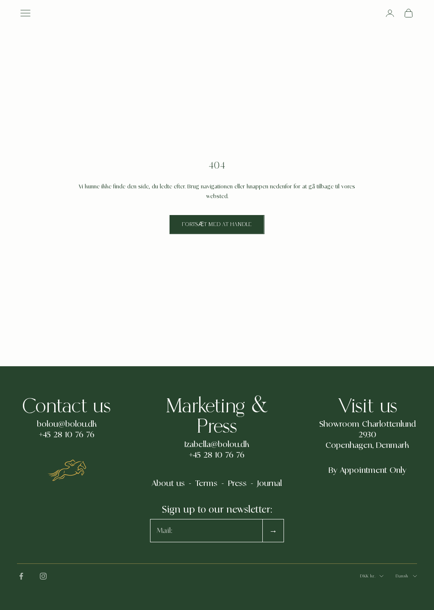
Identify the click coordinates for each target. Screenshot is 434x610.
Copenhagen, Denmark (367, 445)
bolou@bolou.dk (67, 424)
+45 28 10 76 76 (67, 434)
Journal (269, 483)
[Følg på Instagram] (43, 576)
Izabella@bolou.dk (216, 444)
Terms (206, 483)
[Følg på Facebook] (21, 576)
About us (168, 483)
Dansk (402, 576)
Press (237, 483)
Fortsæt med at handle (217, 224)
